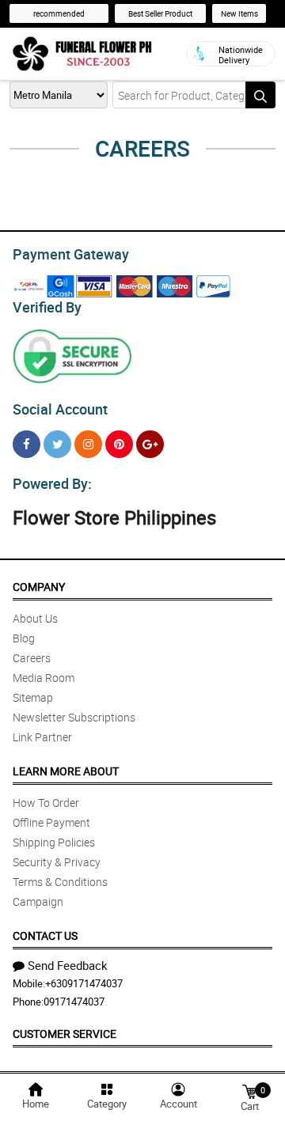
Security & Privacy (57, 861)
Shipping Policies (54, 842)
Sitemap (33, 697)
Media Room (43, 677)
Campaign (38, 901)
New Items (239, 13)
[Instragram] (88, 444)
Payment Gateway (71, 253)
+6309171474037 (84, 983)
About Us (35, 618)
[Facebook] (26, 444)
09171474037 (74, 1001)
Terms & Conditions (60, 881)
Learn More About (66, 770)
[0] (249, 1090)
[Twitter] (57, 444)
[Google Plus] (150, 444)
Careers (32, 657)
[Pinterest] (119, 444)
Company (39, 586)
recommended (59, 13)
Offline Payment (51, 822)
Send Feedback (68, 965)
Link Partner (42, 736)
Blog (24, 638)
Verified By (47, 306)
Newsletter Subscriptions (74, 717)
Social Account (60, 409)
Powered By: (52, 483)
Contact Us (45, 935)
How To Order (46, 802)
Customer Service (64, 1033)
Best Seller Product (160, 13)
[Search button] (260, 94)
